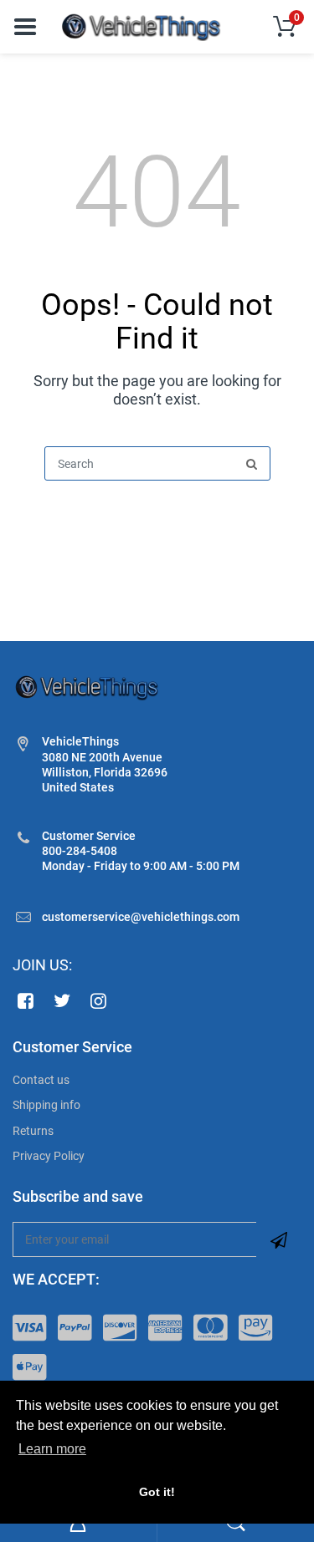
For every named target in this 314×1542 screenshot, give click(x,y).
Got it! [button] (157, 1492)
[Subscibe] (278, 1239)
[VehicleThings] (142, 26)
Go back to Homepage (157, 520)
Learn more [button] (52, 1449)
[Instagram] (99, 1000)
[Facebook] (26, 1000)
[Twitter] (62, 1000)
